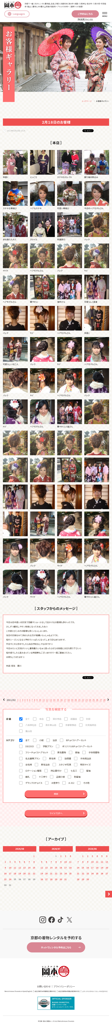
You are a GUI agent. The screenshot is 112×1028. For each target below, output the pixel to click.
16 (61, 699)
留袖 (88, 770)
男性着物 (61, 752)
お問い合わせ (44, 986)
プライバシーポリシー (64, 986)
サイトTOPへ (56, 813)
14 (54, 699)
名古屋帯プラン (32, 758)
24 (90, 699)
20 (76, 699)
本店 (41, 718)
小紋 (41, 740)
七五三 (74, 770)
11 (43, 699)
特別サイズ (85, 764)
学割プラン (48, 746)
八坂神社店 (30, 724)
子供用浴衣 (85, 758)
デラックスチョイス (33, 782)
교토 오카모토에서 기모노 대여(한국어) (94, 991)
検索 (56, 793)
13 (51, 699)
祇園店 (73, 718)
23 (86, 699)
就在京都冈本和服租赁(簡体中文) (45, 991)
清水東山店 (50, 724)
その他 (86, 782)
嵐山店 (28, 731)
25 (93, 699)
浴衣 (55, 740)
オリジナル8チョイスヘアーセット (77, 746)
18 (68, 699)
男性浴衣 (45, 764)
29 (56, 879)
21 (79, 699)
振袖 (77, 752)
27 (101, 699)
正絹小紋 (60, 776)
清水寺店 (57, 718)
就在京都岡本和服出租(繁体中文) (69, 991)
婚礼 (27, 776)
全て (27, 718)
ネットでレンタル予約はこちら (56, 947)
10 (40, 699)
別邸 (88, 718)
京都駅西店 (70, 724)
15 (58, 699)
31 (65, 879)
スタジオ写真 (65, 764)
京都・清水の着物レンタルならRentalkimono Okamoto (56, 1021)
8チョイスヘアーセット (76, 740)
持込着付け (56, 770)
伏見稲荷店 (90, 724)
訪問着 (68, 758)
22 (83, 699)
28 (104, 699)
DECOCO (29, 746)
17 (65, 699)
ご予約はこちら (85, 14)
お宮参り (55, 782)
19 (72, 699)
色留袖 (77, 776)
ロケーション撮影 (33, 770)
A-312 (71, 782)
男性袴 (52, 758)
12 (47, 699)
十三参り (43, 776)
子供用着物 (94, 752)
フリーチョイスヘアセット (36, 752)
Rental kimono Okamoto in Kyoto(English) (18, 991)
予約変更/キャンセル (85, 19)
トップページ (87, 101)
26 (97, 699)
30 (61, 879)
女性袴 (28, 764)
